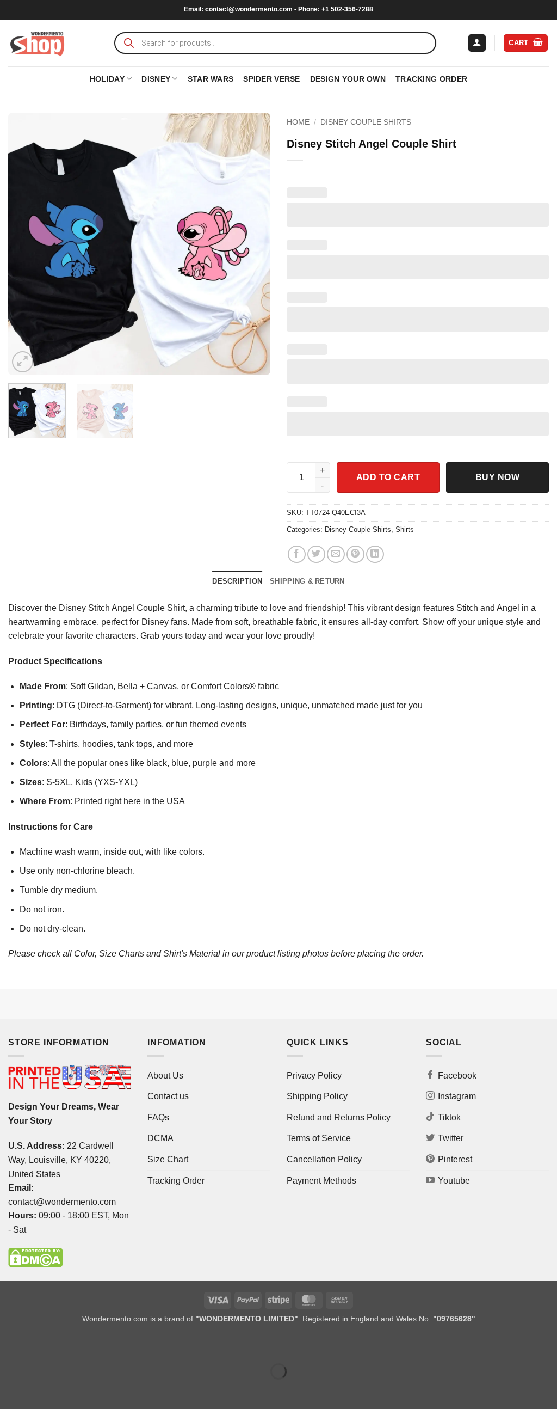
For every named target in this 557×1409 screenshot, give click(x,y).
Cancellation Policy (324, 1159)
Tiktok (449, 1117)
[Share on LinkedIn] (375, 554)
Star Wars (211, 79)
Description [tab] (237, 581)
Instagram (457, 1096)
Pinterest (455, 1159)
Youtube (454, 1180)
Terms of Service (319, 1138)
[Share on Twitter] (316, 554)
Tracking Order (431, 79)
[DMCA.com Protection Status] (35, 1257)
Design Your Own (348, 79)
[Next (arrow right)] (42, 1390)
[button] (477, 43)
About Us (165, 1075)
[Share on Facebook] (297, 554)
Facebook (457, 1075)
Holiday (107, 79)
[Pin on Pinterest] (355, 554)
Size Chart (167, 1159)
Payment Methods (321, 1180)
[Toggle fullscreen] (42, 1344)
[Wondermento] (37, 43)
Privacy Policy (314, 1075)
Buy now (497, 477)
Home (298, 122)
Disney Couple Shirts (365, 122)
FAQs (158, 1117)
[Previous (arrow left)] (10, 1390)
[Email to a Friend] (336, 554)
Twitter (450, 1138)
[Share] (74, 1344)
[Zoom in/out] (10, 1344)
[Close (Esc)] (106, 1344)
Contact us (168, 1096)
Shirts (404, 529)
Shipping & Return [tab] (307, 581)
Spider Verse (271, 79)
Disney (155, 79)
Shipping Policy (317, 1096)
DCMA (160, 1138)
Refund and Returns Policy (339, 1117)
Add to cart (388, 477)
